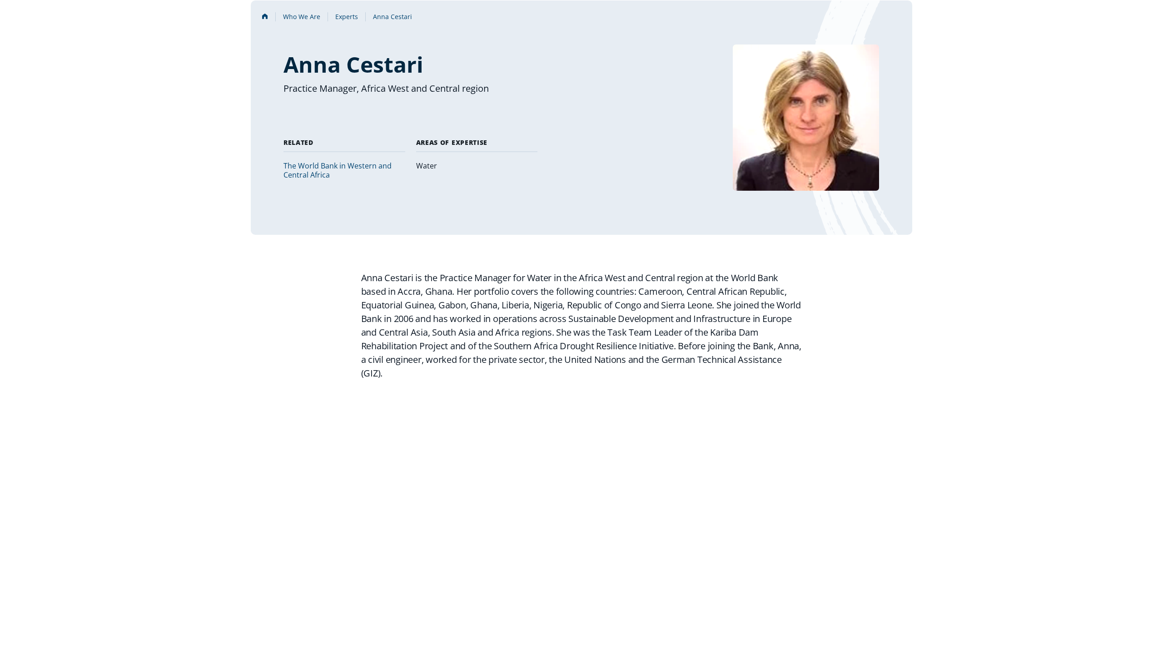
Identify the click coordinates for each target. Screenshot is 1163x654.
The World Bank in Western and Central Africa (337, 170)
